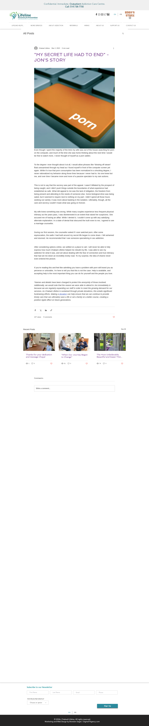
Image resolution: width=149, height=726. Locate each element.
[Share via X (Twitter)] (40, 310)
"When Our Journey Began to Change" (74, 356)
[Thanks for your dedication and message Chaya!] (39, 342)
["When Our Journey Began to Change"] (74, 342)
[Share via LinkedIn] (46, 310)
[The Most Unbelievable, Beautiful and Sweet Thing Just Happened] (110, 342)
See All (123, 329)
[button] (17, 25)
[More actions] (113, 48)
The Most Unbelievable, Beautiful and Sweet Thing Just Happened (109, 355)
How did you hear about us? (35, 699)
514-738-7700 (77, 6)
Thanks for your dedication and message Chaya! (39, 355)
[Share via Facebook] (35, 310)
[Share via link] (51, 310)
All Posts (28, 33)
